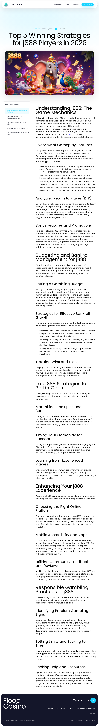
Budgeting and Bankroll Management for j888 (14, 117)
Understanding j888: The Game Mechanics (17, 111)
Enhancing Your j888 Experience (17, 128)
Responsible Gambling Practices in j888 (18, 133)
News (63, 708)
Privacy (81, 720)
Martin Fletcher (62, 29)
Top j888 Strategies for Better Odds (16, 123)
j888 (71, 134)
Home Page (53, 708)
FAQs (71, 708)
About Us (74, 720)
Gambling (36, 29)
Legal (93, 720)
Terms (87, 720)
